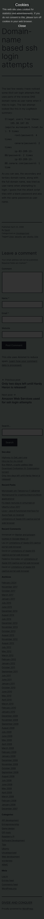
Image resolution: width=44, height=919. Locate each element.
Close (22, 25)
